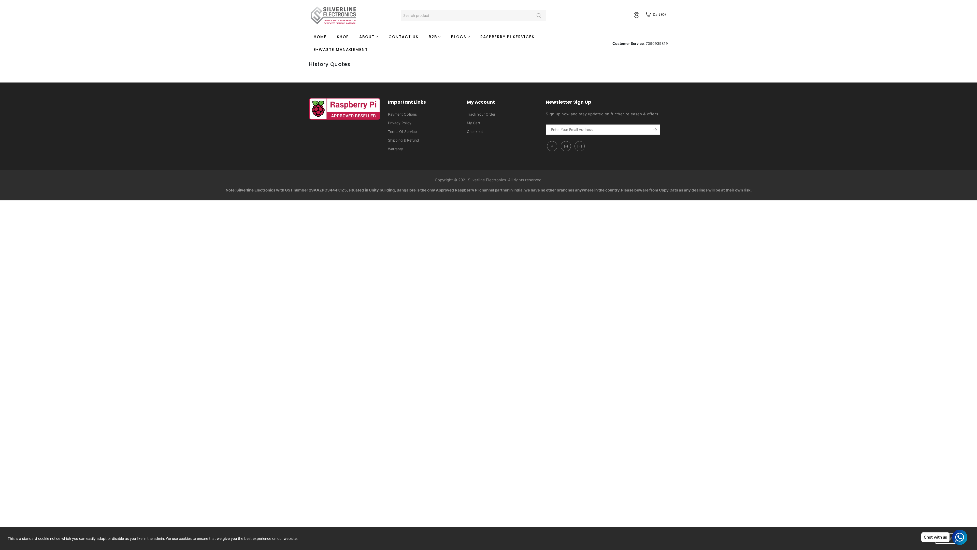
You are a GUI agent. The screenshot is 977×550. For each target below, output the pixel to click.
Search (539, 15)
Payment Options (402, 114)
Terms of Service (402, 131)
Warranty (395, 149)
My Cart (473, 123)
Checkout (475, 131)
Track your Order (481, 114)
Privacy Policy (399, 123)
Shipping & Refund (403, 140)
